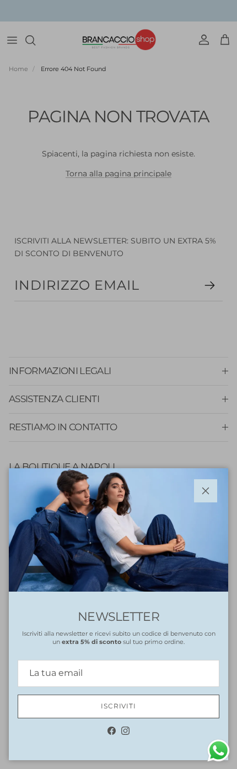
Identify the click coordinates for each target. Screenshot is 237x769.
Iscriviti (119, 706)
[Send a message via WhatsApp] (218, 750)
